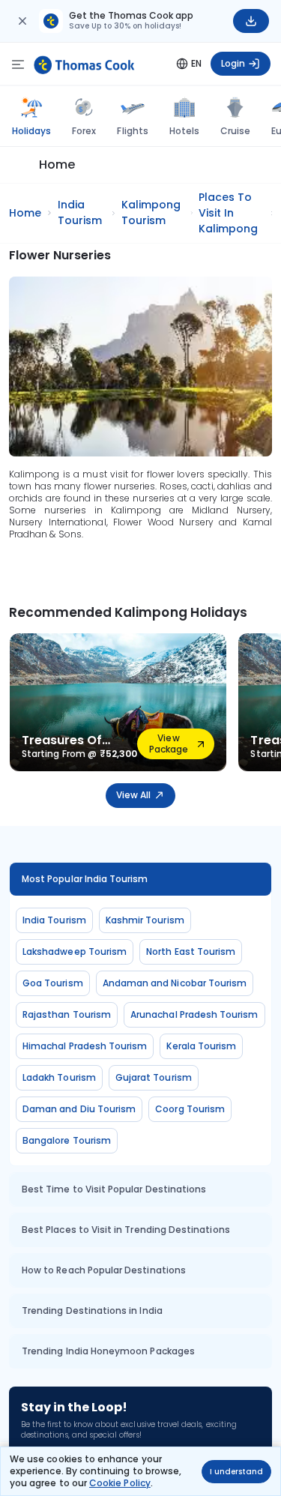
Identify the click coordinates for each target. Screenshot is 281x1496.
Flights (132, 130)
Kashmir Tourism (145, 920)
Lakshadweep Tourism (74, 951)
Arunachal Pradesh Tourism (194, 1014)
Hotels (184, 130)
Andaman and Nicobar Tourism (175, 983)
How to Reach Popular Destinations (104, 1270)
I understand (236, 1471)
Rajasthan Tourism (66, 1014)
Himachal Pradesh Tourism (84, 1046)
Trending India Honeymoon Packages (108, 1351)
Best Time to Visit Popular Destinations (114, 1189)
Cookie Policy (120, 1483)
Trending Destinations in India (92, 1310)
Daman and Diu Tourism (79, 1109)
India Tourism (54, 920)
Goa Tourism (52, 983)
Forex (84, 130)
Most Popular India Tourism (85, 878)
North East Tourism (190, 951)
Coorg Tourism (190, 1109)
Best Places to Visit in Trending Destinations (126, 1229)
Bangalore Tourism (66, 1140)
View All (133, 794)
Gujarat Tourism (153, 1077)
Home (57, 164)
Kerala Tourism (201, 1046)
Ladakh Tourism (59, 1077)
